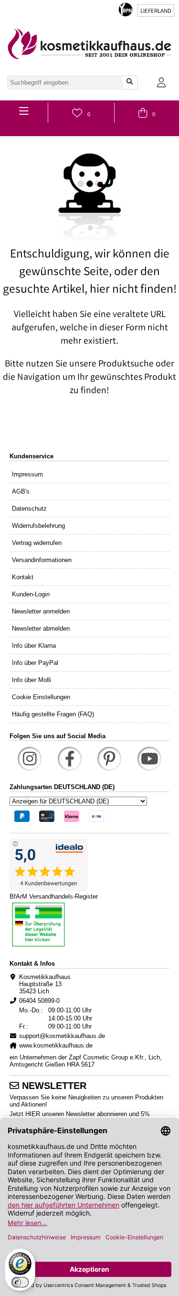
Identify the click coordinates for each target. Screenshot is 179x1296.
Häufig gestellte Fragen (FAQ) (53, 714)
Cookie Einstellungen (41, 697)
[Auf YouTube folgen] (149, 759)
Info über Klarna (34, 645)
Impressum (27, 474)
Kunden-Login (31, 594)
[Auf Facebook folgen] (70, 759)
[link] (89, 44)
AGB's (21, 491)
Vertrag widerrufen (37, 542)
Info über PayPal (35, 662)
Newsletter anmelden (41, 611)
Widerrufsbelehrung (38, 525)
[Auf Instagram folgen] (29, 759)
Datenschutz (29, 508)
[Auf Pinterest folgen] (109, 759)
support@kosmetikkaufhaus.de (62, 1035)
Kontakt (22, 577)
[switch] (20, 1282)
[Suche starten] (129, 82)
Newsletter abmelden (41, 628)
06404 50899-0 (39, 1000)
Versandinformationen (42, 560)
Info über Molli (31, 679)
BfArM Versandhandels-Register (54, 896)
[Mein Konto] (161, 82)
